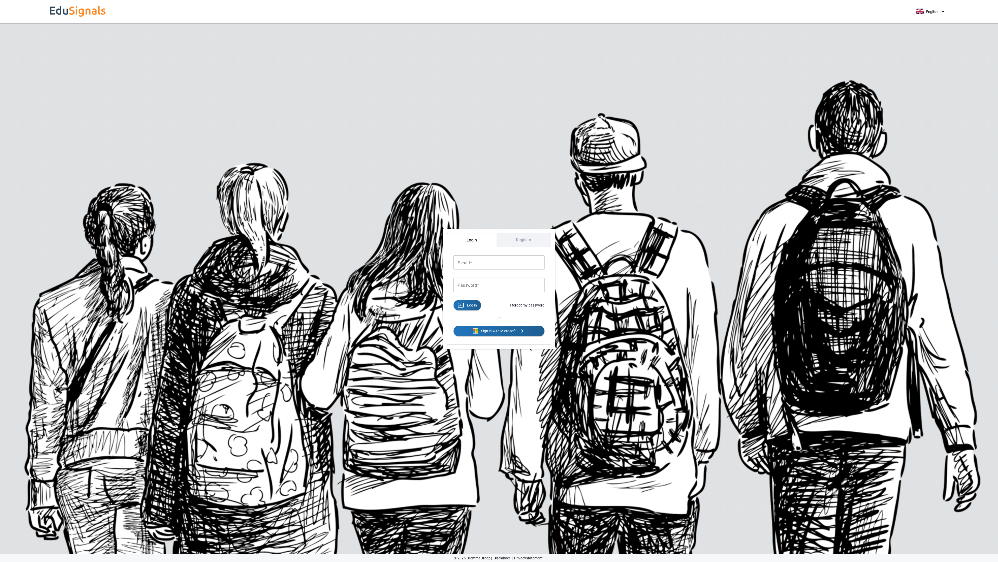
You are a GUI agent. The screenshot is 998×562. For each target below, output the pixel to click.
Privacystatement (528, 558)
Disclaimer (502, 558)
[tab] (471, 240)
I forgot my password (527, 305)
